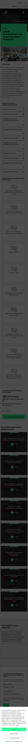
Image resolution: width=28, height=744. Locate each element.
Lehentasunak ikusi (14, 738)
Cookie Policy (8, 741)
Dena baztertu (14, 733)
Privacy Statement (17, 741)
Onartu (14, 729)
